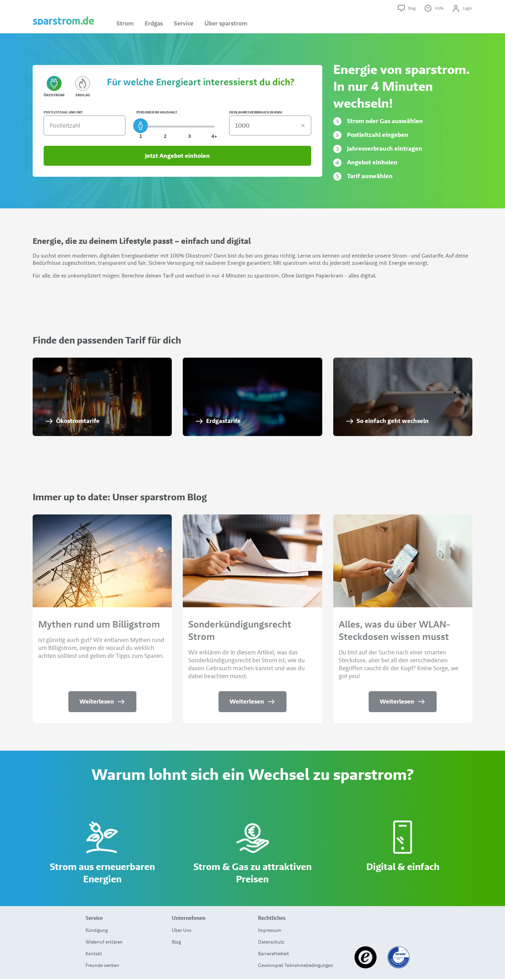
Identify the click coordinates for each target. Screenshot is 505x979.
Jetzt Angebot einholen (177, 156)
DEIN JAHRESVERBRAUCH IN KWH (255, 112)
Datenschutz (271, 942)
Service (183, 23)
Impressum (269, 930)
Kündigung (97, 930)
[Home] (63, 16)
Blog (176, 942)
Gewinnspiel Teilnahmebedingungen (295, 965)
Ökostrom (54, 95)
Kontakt (94, 953)
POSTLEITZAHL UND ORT (63, 112)
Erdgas (154, 23)
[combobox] (83, 125)
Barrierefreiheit (273, 953)
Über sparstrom (225, 23)
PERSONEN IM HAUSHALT (156, 112)
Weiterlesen (96, 701)
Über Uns (181, 930)
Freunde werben (102, 965)
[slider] (140, 125)
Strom (125, 23)
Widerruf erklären (104, 942)
